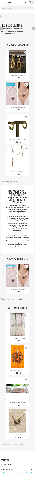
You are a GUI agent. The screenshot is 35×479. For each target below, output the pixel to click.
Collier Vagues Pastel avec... (18, 107)
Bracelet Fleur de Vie (17, 370)
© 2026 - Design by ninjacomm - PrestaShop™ (16, 473)
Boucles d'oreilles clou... (17, 75)
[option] (17, 26)
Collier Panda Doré (17, 435)
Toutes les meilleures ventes (14, 445)
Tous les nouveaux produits (13, 299)
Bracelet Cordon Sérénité (17, 403)
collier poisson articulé (17, 172)
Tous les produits (9, 182)
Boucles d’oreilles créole (17, 139)
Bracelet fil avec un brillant (17, 338)
